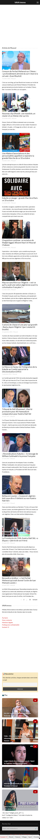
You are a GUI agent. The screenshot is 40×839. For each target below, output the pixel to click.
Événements (27, 834)
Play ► (20, 834)
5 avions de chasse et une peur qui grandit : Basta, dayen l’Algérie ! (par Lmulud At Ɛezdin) (19, 326)
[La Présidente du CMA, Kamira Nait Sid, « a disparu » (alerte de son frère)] (16, 536)
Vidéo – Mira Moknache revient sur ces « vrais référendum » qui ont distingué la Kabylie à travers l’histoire (20, 738)
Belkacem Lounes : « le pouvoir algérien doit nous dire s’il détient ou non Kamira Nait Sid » (19, 498)
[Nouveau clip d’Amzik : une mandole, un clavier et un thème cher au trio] (16, 111)
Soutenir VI (5, 627)
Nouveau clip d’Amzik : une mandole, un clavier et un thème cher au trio (18, 114)
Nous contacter (7, 620)
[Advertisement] (20, 25)
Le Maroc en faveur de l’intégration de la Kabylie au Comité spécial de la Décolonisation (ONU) (19, 369)
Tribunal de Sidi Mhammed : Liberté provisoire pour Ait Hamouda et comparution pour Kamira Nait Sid (17, 411)
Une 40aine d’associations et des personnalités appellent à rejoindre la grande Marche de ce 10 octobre (18, 155)
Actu (11, 834)
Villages (24, 837)
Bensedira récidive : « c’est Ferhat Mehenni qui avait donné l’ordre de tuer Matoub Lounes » (19, 580)
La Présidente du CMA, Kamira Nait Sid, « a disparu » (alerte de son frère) (20, 539)
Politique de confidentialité (10, 625)
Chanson (17, 837)
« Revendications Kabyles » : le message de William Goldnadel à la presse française (20, 455)
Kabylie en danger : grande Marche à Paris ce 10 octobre (20, 199)
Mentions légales (7, 622)
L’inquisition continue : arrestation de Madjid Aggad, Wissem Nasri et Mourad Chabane (19, 242)
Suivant (35, 599)
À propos (5, 618)
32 (30, 599)
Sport (30, 837)
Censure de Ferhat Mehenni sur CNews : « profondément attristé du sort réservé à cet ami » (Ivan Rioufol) (20, 73)
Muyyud (13, 78)
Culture (15, 834)
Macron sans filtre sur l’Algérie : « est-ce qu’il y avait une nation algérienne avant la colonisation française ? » (20, 284)
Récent (11, 837)
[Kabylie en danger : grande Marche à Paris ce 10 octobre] (16, 196)
